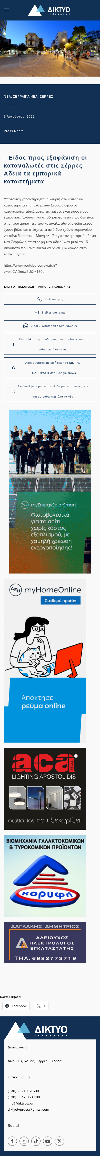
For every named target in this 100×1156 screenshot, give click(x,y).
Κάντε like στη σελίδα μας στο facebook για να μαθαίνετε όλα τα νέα (53, 344)
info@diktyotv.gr (21, 1103)
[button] (6, 10)
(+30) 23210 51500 (23, 1091)
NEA (7, 96)
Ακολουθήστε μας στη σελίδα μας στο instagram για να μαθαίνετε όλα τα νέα (53, 391)
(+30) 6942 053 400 (24, 1097)
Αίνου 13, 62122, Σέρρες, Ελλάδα (35, 1061)
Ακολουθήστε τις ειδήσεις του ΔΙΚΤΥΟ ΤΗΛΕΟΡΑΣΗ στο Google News (53, 367)
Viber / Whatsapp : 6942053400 (54, 325)
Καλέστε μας (54, 299)
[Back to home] (50, 10)
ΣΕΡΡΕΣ (46, 96)
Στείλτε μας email (54, 312)
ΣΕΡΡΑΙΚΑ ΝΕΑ (25, 96)
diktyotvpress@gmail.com (28, 1109)
